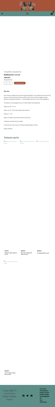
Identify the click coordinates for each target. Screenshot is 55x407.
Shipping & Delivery (44, 393)
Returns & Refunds (44, 394)
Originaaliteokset (16, 72)
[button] (2, 14)
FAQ (40, 398)
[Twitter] (27, 396)
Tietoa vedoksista (44, 391)
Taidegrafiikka (8, 72)
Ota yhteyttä (43, 389)
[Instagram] (32, 396)
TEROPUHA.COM (43, 402)
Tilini (41, 400)
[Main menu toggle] (27, 14)
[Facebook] (23, 396)
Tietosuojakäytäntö (44, 396)
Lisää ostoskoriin (19, 83)
